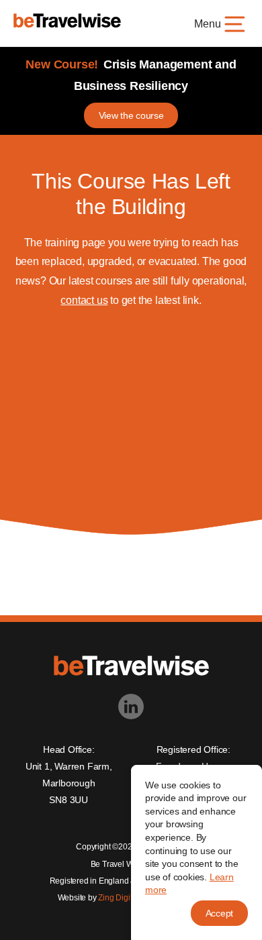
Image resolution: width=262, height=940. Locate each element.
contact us (83, 300)
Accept (219, 913)
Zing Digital (118, 897)
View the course (131, 115)
